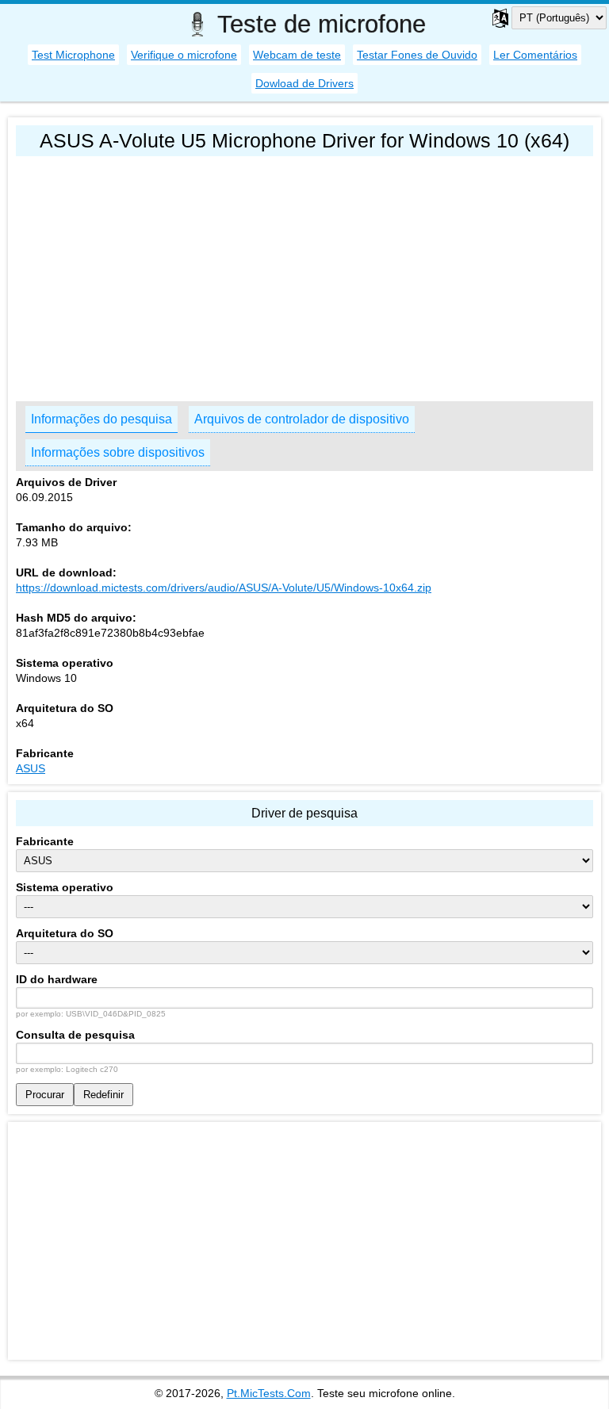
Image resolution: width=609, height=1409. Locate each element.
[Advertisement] (304, 275)
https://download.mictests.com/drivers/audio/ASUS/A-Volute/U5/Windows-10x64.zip (223, 587)
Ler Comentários (535, 54)
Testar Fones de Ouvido (417, 54)
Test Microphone (73, 54)
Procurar (44, 1095)
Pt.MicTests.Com (269, 1393)
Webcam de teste (297, 54)
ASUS (30, 768)
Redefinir (103, 1095)
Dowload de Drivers (304, 83)
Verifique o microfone (184, 54)
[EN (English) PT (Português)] (540, 17)
